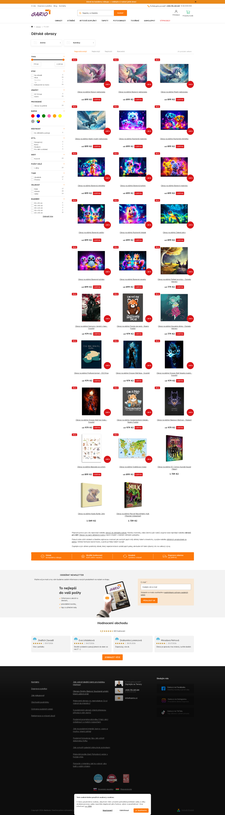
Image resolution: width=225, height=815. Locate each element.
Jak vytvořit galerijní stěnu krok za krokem (91, 747)
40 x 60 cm (48, 208)
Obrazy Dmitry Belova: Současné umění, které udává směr (91, 692)
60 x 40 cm (49, 213)
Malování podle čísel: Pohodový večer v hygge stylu (90, 755)
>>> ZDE (88, 806)
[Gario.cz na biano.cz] (126, 779)
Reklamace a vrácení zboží (43, 716)
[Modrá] (39, 116)
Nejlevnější (96, 51)
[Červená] (33, 116)
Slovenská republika (105, 789)
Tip (48, 82)
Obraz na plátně (49, 106)
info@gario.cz (131, 698)
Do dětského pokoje (48, 133)
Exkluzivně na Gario (49, 85)
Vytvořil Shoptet (188, 810)
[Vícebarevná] (39, 122)
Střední (49, 191)
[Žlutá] (60, 116)
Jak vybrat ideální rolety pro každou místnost (89, 683)
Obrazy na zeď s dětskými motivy (92, 535)
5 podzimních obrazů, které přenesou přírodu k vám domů (89, 711)
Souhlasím (142, 810)
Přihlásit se (149, 600)
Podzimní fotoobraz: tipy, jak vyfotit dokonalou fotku (88, 739)
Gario (49, 96)
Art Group (48, 94)
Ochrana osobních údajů (42, 709)
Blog (55, 6)
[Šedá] (33, 122)
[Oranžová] (55, 116)
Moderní (48, 147)
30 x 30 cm (48, 203)
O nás (33, 6)
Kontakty (62, 6)
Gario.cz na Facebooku (178, 688)
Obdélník (49, 177)
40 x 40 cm (48, 205)
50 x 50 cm (48, 210)
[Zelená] (44, 116)
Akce (49, 77)
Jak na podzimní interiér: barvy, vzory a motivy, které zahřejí (90, 730)
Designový (48, 142)
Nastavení (107, 810)
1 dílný (49, 168)
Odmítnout (124, 810)
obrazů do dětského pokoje (116, 533)
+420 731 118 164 (132, 690)
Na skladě (48, 75)
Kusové (49, 158)
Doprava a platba (45, 6)
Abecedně (121, 51)
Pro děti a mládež (48, 149)
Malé (49, 189)
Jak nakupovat (37, 695)
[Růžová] (49, 116)
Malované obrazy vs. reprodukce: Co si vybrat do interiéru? (90, 702)
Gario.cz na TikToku (178, 712)
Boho (48, 144)
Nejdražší (108, 51)
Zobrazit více (112, 657)
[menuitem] (59, 20)
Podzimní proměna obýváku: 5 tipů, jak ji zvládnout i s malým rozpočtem (90, 720)
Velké (49, 194)
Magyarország (126, 789)
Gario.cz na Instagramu (178, 700)
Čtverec (48, 179)
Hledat (120, 13)
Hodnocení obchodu (112, 623)
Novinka (48, 80)
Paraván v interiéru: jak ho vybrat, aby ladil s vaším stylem (90, 764)
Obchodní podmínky (40, 702)
